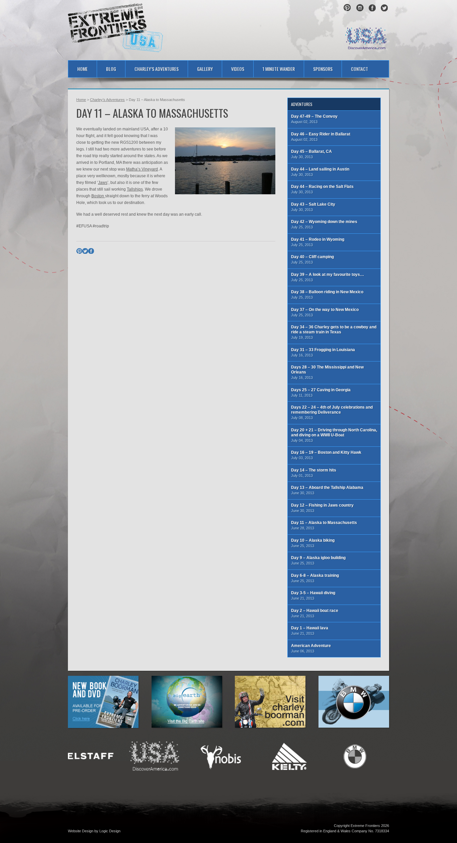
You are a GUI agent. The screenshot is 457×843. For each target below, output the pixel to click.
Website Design (80, 831)
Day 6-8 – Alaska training (315, 578)
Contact (359, 68)
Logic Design (109, 831)
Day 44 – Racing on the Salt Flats (322, 189)
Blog (111, 68)
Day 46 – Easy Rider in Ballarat (320, 136)
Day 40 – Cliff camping (312, 259)
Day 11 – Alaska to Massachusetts (324, 525)
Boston (98, 196)
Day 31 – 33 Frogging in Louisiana (323, 352)
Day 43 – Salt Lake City (313, 207)
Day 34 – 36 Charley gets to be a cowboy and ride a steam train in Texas (333, 332)
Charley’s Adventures (156, 68)
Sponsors (323, 68)
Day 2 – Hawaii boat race (314, 613)
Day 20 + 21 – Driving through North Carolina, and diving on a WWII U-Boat (334, 435)
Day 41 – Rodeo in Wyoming (317, 242)
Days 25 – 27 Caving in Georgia (321, 392)
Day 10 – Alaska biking (313, 543)
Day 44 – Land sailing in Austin (320, 172)
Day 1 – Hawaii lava (309, 630)
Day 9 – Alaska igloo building (318, 560)
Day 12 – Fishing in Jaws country (322, 508)
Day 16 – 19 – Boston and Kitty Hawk (326, 455)
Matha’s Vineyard (142, 169)
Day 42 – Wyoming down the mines (324, 224)
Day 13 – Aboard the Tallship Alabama (327, 490)
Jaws (102, 182)
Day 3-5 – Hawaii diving (313, 595)
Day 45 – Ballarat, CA (311, 154)
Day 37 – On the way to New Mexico (325, 312)
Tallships (135, 189)
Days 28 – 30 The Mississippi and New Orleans (327, 372)
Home (82, 68)
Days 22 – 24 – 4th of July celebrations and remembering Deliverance (332, 412)
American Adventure (311, 648)
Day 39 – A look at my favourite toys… (327, 277)
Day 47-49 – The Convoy (314, 119)
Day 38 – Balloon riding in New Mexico (327, 294)
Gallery (205, 68)
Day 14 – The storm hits (313, 473)
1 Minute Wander (279, 68)
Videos (237, 68)
